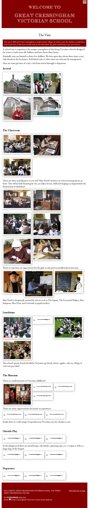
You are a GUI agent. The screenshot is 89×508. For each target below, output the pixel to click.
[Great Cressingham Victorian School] (38, 283)
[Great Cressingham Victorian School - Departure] (34, 476)
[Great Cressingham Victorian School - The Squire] (13, 282)
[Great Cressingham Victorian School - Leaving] (55, 476)
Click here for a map (77, 491)
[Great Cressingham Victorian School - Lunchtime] (17, 327)
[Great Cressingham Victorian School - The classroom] (17, 144)
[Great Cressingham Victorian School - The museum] (17, 394)
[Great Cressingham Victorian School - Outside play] (13, 439)
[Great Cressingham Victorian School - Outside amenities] (55, 455)
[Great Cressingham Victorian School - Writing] (13, 476)
